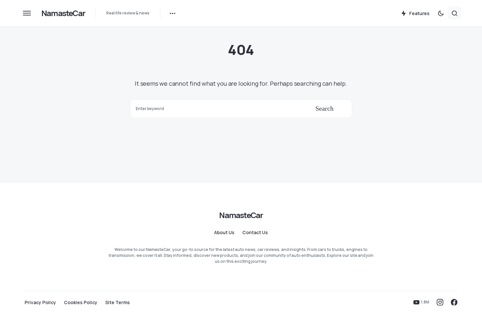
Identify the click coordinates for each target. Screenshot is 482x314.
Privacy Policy (40, 302)
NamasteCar (63, 13)
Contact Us (255, 232)
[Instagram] (440, 302)
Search (324, 108)
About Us (224, 232)
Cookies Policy (80, 302)
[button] (27, 13)
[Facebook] (454, 302)
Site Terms (117, 302)
